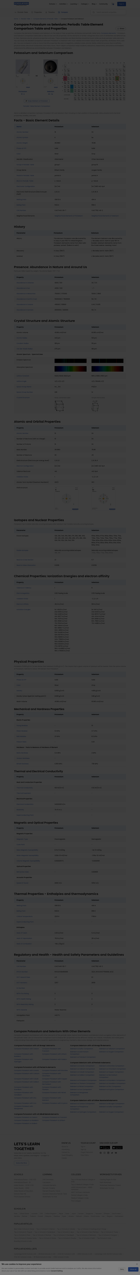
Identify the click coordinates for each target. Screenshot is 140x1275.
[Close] (121, 618)
